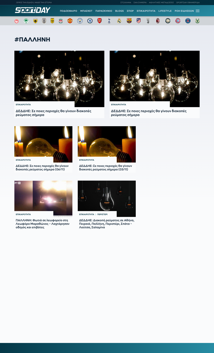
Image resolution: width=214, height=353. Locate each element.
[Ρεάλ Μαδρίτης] (119, 20)
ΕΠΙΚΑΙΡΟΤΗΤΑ (146, 10)
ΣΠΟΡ (130, 10)
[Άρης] (52, 20)
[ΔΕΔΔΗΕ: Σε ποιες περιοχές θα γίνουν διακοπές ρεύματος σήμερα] (59, 79)
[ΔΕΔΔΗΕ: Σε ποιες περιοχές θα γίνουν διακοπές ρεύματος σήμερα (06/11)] (43, 144)
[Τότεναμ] (109, 20)
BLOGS (119, 10)
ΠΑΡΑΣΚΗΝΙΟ (103, 10)
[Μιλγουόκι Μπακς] (197, 20)
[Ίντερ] (168, 20)
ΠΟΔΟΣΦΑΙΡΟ (68, 10)
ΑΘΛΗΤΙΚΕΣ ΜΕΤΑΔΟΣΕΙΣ (161, 2)
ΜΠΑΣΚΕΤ (86, 10)
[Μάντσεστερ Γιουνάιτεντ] (70, 20)
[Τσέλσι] (90, 20)
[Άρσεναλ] (99, 20)
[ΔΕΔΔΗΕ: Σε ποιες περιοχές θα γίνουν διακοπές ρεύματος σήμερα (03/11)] (107, 144)
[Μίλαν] (157, 20)
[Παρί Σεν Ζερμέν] (188, 20)
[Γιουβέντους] (148, 20)
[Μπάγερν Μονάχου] (178, 20)
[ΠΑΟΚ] (44, 20)
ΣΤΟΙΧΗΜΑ (126, 2)
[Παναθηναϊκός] (26, 20)
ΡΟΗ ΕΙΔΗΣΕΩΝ (184, 10)
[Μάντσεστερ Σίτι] (80, 20)
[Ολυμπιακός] (16, 20)
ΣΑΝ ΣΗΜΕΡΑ (140, 2)
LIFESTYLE (165, 10)
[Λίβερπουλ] (61, 20)
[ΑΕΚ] (35, 20)
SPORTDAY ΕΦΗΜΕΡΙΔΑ (188, 2)
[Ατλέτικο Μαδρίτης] (139, 20)
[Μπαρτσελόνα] (129, 20)
